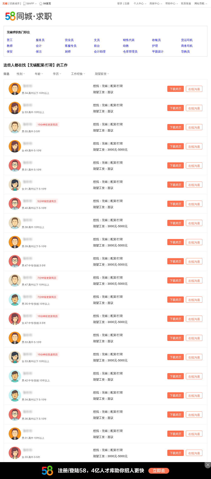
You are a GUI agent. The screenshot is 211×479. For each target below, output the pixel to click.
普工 (10, 40)
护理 (155, 45)
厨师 (68, 51)
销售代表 (129, 40)
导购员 (185, 51)
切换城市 (15, 3)
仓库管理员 (130, 51)
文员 (97, 40)
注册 (126, 3)
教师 (10, 45)
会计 (39, 45)
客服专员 (70, 45)
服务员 (40, 40)
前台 (97, 45)
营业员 (69, 40)
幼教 (126, 45)
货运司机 (187, 40)
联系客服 (186, 3)
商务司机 (187, 45)
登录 (119, 3)
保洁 (39, 51)
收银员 (156, 40)
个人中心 (139, 3)
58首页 (47, 3)
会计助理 (100, 51)
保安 (10, 51)
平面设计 (158, 51)
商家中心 (154, 3)
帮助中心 (170, 3)
